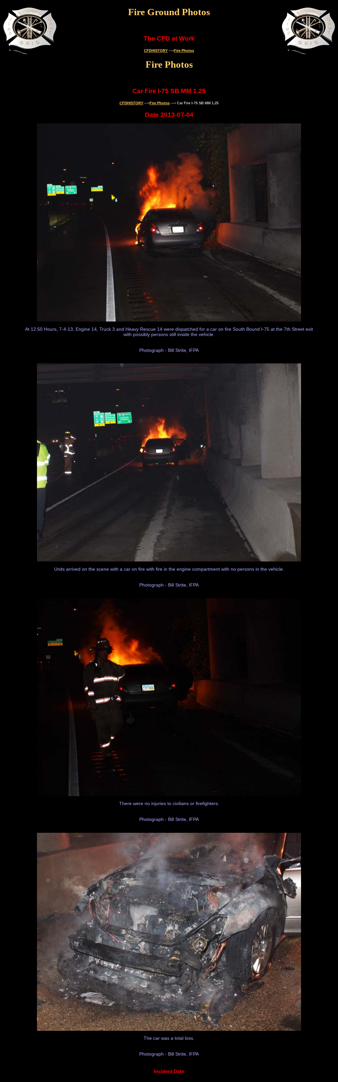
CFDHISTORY (156, 50)
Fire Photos (184, 50)
